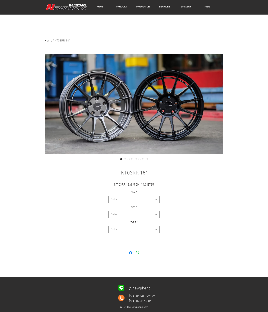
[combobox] (134, 199)
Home (48, 41)
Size (134, 192)
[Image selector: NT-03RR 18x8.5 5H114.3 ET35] (121, 159)
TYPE (134, 222)
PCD (134, 207)
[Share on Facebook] (130, 253)
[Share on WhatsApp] (137, 253)
